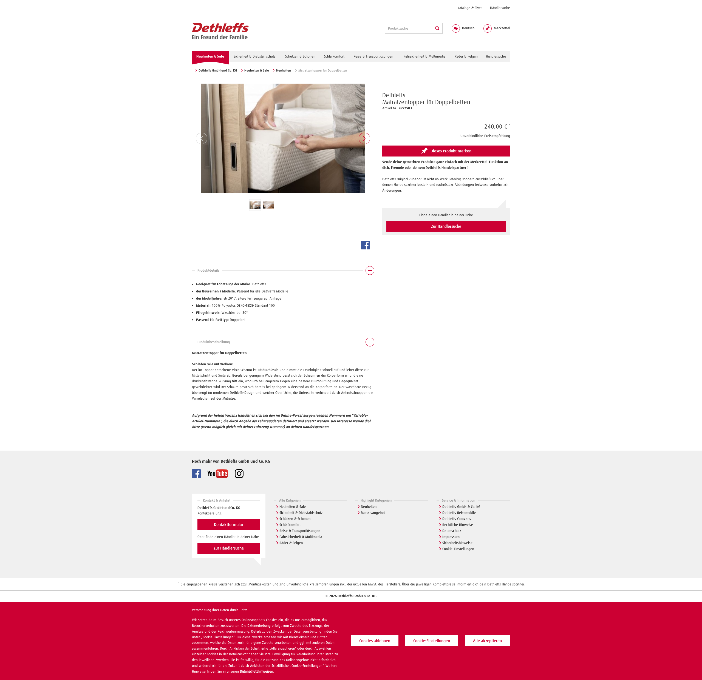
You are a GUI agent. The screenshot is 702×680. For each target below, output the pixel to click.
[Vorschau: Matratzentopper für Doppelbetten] (255, 205)
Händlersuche (500, 8)
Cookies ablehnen (374, 640)
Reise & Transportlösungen (299, 531)
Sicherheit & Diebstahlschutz (301, 513)
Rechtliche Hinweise (457, 525)
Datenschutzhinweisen (256, 671)
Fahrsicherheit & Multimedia (300, 537)
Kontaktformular (228, 524)
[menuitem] (469, 7)
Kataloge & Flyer (469, 8)
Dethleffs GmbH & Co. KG (461, 507)
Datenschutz (451, 531)
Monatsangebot (373, 513)
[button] (283, 272)
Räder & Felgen (291, 543)
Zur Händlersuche (446, 226)
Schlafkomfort (290, 525)
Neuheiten (369, 507)
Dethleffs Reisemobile (459, 513)
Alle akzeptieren (487, 640)
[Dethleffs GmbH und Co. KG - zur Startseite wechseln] (220, 31)
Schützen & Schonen (294, 519)
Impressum (451, 537)
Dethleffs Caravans (456, 519)
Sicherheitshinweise (457, 543)
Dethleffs (393, 95)
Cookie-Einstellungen (458, 549)
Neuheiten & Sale (292, 507)
